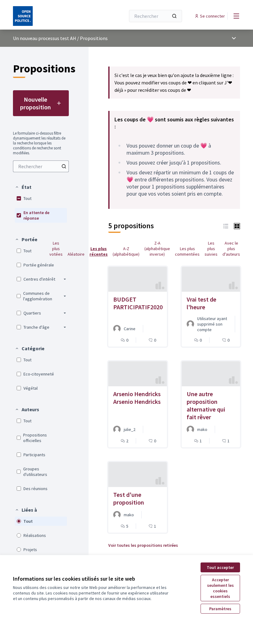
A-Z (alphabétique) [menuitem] (126, 251)
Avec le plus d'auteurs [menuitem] (231, 248)
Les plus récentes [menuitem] (98, 251)
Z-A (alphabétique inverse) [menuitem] (157, 248)
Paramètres (220, 608)
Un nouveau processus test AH (44, 38)
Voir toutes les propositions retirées (143, 545)
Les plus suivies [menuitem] (211, 248)
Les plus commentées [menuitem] (187, 251)
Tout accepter (220, 567)
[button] (23, 187)
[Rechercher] (174, 16)
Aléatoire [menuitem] (76, 254)
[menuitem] (41, 166)
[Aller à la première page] (54, 16)
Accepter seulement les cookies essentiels (220, 588)
